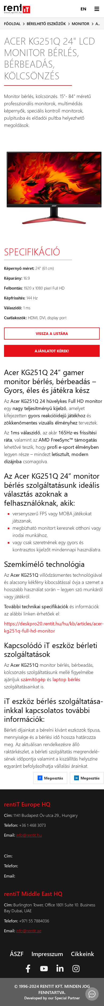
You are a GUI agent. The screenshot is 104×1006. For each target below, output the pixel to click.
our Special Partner (64, 997)
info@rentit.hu (29, 835)
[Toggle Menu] (97, 9)
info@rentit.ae (28, 930)
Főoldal (12, 23)
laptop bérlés (66, 679)
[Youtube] (44, 969)
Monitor (80, 23)
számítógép (33, 679)
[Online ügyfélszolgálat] (92, 994)
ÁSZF (16, 954)
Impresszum (47, 954)
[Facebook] (28, 969)
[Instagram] (76, 969)
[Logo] (17, 8)
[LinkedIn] (60, 969)
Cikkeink (82, 954)
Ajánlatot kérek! (52, 350)
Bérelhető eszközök (46, 23)
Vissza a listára (52, 333)
